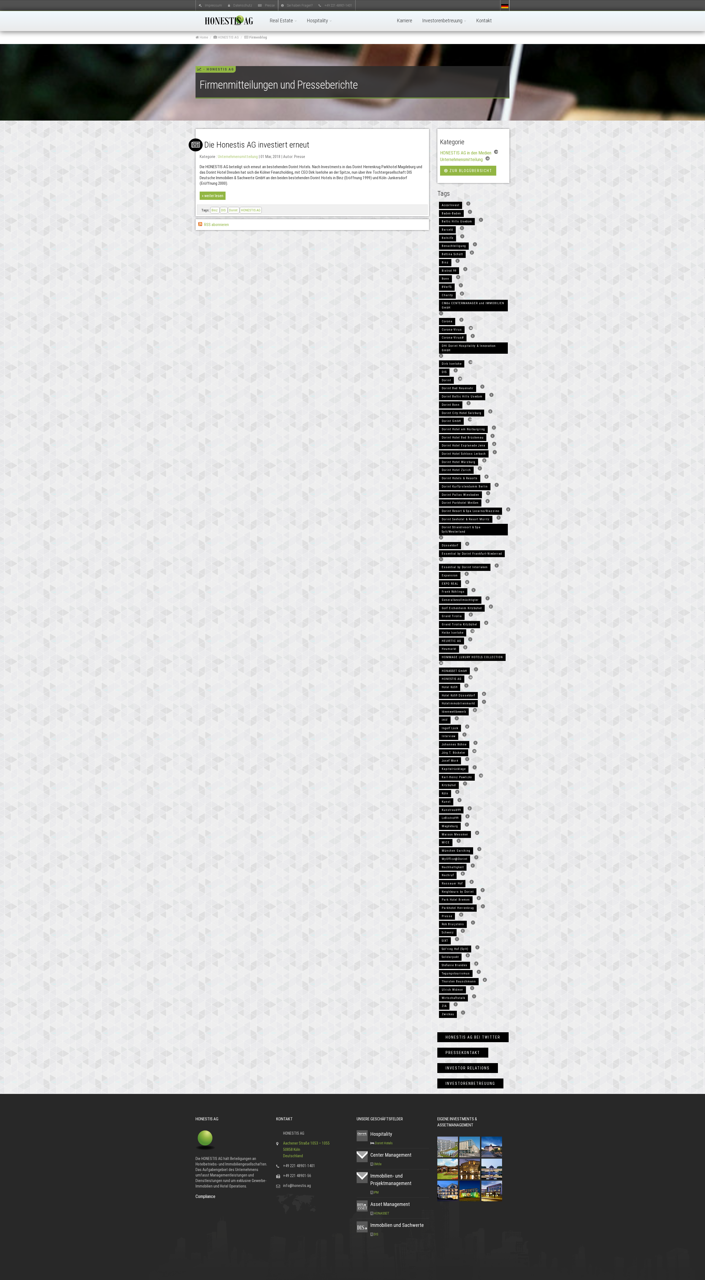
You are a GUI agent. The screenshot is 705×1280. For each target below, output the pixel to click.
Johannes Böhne (454, 744)
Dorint (233, 210)
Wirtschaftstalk (453, 998)
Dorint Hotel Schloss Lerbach (464, 454)
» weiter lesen (212, 196)
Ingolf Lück (450, 728)
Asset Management (390, 1204)
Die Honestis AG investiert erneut (256, 144)
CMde (377, 1164)
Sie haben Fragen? (300, 5)
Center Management (390, 1155)
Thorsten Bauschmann (459, 981)
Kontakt (484, 20)
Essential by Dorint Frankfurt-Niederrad (472, 553)
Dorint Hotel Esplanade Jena (463, 445)
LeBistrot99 (450, 818)
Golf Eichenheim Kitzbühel (462, 608)
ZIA (444, 1006)
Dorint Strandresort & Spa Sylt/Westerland (461, 529)
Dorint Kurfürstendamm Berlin (465, 486)
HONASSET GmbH (454, 671)
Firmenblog (257, 37)
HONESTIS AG (228, 37)
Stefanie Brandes (454, 965)
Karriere (404, 20)
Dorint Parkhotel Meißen (460, 503)
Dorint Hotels (384, 1143)
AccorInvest (450, 205)
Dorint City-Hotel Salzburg (461, 413)
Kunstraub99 (451, 810)
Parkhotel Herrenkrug (458, 908)
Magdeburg (450, 826)
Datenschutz (242, 5)
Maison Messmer (455, 834)
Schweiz (448, 932)
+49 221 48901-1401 (338, 5)
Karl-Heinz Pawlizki (457, 777)
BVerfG (447, 287)
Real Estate (282, 20)
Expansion (450, 575)
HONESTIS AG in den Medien (465, 153)
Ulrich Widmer (452, 990)
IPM (376, 1192)
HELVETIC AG (451, 641)
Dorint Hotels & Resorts (460, 478)
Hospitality (318, 20)
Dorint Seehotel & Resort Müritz (466, 519)
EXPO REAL (450, 583)
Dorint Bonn (451, 405)
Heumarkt (449, 649)
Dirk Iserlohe (452, 364)
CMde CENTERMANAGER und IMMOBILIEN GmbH (473, 305)
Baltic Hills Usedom (457, 221)
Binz (215, 210)
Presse (270, 5)
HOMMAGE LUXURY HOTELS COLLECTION (472, 657)
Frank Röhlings (453, 591)
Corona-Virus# (453, 337)
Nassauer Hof (452, 883)
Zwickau (448, 1014)
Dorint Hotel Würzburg (458, 462)
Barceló (447, 230)
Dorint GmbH (451, 421)
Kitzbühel (449, 785)
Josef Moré (450, 760)
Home (203, 37)
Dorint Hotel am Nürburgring (463, 429)
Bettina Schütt (452, 254)
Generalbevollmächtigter (460, 600)
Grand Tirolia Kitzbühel (459, 624)
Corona (447, 321)
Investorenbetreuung (442, 20)
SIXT (445, 941)
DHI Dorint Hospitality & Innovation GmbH (469, 348)
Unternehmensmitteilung (238, 156)
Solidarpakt (450, 957)
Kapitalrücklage (454, 769)
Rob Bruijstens (453, 924)
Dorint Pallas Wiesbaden (460, 495)
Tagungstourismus (456, 973)
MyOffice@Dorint (454, 859)
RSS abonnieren (216, 224)
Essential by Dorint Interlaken (465, 567)
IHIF (445, 720)
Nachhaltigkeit (453, 867)
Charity (447, 295)
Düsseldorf (450, 545)
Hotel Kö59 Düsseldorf (458, 695)
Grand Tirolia (452, 616)
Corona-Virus (452, 329)
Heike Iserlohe (452, 632)
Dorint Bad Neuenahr (457, 388)
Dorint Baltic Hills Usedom (462, 396)
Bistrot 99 (449, 271)
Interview (448, 736)
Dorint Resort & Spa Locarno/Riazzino (470, 511)
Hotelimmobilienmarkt (458, 703)
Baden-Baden (451, 213)
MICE (446, 842)
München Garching (456, 851)
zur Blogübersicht (470, 170)
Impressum (213, 5)
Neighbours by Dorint (458, 892)
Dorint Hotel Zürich (456, 470)
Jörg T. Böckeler (453, 753)
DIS (223, 210)
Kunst (446, 802)
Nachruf (448, 875)
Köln (445, 793)
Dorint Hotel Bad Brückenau (463, 437)
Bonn (445, 278)
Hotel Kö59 (449, 687)
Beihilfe (447, 238)
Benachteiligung (454, 246)
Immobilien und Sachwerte (397, 1225)
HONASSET (381, 1213)
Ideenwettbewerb (454, 711)
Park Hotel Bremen (456, 900)
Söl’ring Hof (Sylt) (455, 949)
